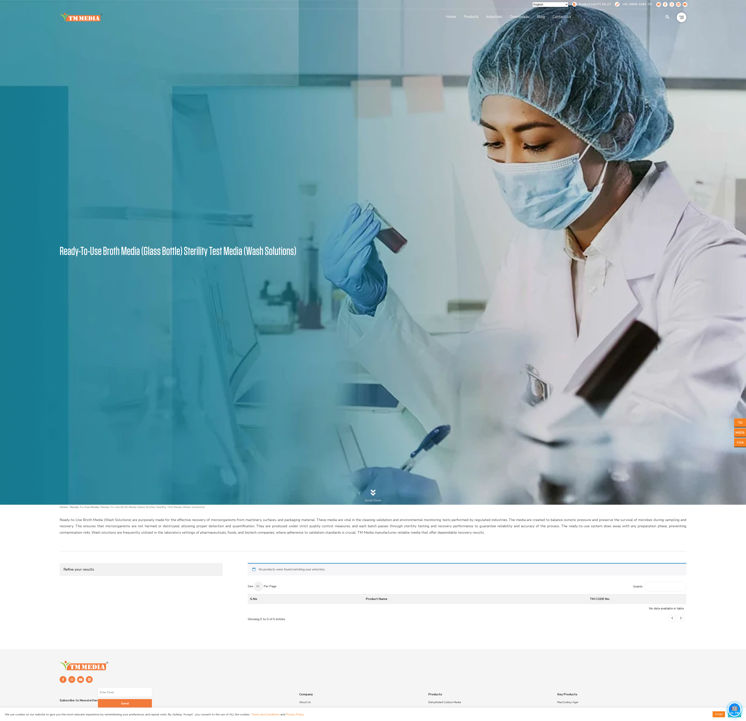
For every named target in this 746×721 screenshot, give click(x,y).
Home (451, 16)
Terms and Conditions (265, 714)
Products (471, 16)
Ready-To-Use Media (84, 507)
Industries (494, 16)
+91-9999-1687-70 (636, 4)
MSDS (740, 432)
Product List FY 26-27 (595, 4)
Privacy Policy (295, 714)
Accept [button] (719, 714)
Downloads (519, 16)
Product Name (376, 599)
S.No (253, 599)
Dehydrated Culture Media (444, 702)
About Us (305, 702)
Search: (638, 586)
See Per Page (262, 586)
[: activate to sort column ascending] (655, 599)
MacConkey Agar (567, 702)
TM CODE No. (600, 599)
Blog (541, 16)
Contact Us (562, 16)
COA (740, 442)
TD (740, 423)
